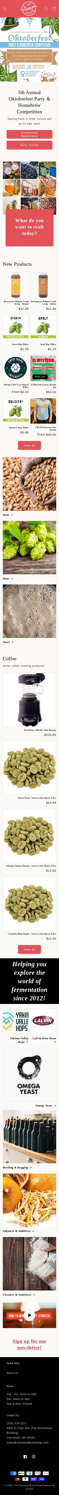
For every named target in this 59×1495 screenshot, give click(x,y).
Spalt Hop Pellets (48, 344)
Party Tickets (29, 145)
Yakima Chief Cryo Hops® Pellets (16, 386)
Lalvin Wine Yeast (44, 1038)
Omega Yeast (43, 1105)
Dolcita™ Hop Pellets (19, 428)
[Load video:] (29, 1315)
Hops (6, 578)
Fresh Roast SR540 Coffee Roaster (40, 730)
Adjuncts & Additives (16, 1231)
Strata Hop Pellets (20, 344)
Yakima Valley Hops (19, 1040)
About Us (12, 1372)
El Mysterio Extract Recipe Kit (43, 386)
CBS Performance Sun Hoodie (45, 428)
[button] (4, 8)
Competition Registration (29, 134)
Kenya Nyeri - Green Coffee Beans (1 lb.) (37, 798)
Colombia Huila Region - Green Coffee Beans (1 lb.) (32, 934)
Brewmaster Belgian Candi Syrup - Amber (43, 302)
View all (29, 445)
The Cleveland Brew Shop (27, 1485)
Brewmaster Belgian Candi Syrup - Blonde (16, 302)
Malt (6, 514)
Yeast (6, 642)
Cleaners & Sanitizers (17, 1294)
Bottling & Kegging (15, 1167)
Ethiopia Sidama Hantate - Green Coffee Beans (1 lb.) (31, 866)
